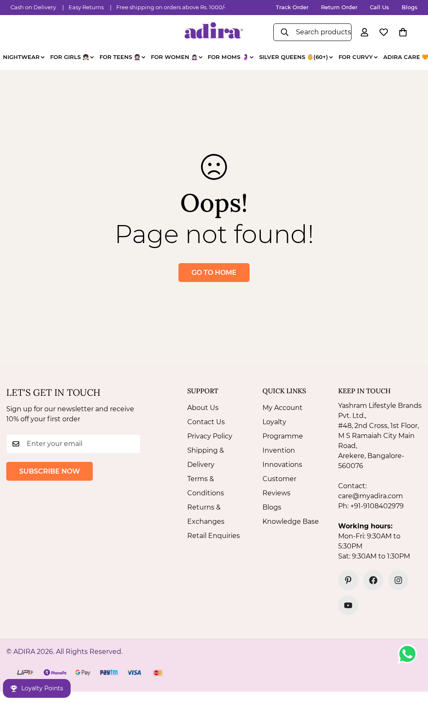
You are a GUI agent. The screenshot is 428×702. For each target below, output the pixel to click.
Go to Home (214, 273)
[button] (403, 32)
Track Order (292, 7)
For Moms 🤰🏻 (228, 57)
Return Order (339, 7)
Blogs (410, 7)
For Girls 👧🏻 (69, 57)
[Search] (285, 32)
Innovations (282, 465)
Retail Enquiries (213, 536)
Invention (278, 450)
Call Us (379, 7)
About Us (203, 408)
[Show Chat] (409, 653)
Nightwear (21, 57)
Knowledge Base (290, 521)
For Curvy (356, 57)
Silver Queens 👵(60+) (293, 57)
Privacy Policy (209, 436)
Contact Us (206, 422)
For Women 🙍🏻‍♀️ (174, 57)
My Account (282, 408)
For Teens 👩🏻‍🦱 (119, 57)
